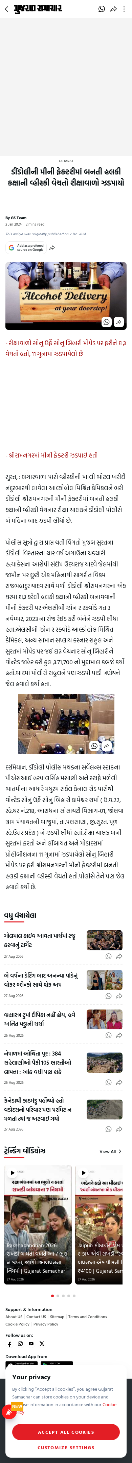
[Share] (52, 247)
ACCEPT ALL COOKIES (66, 1431)
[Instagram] (20, 1344)
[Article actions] (125, 9)
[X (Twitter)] (42, 1344)
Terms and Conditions (87, 1316)
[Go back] (7, 9)
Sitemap (57, 1316)
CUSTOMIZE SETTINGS (66, 1447)
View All (108, 1151)
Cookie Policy (17, 1323)
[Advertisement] (66, 87)
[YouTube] (31, 1344)
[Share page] (113, 9)
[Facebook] (9, 1344)
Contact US (36, 1316)
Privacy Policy (46, 1323)
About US (13, 1316)
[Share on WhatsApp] (101, 9)
